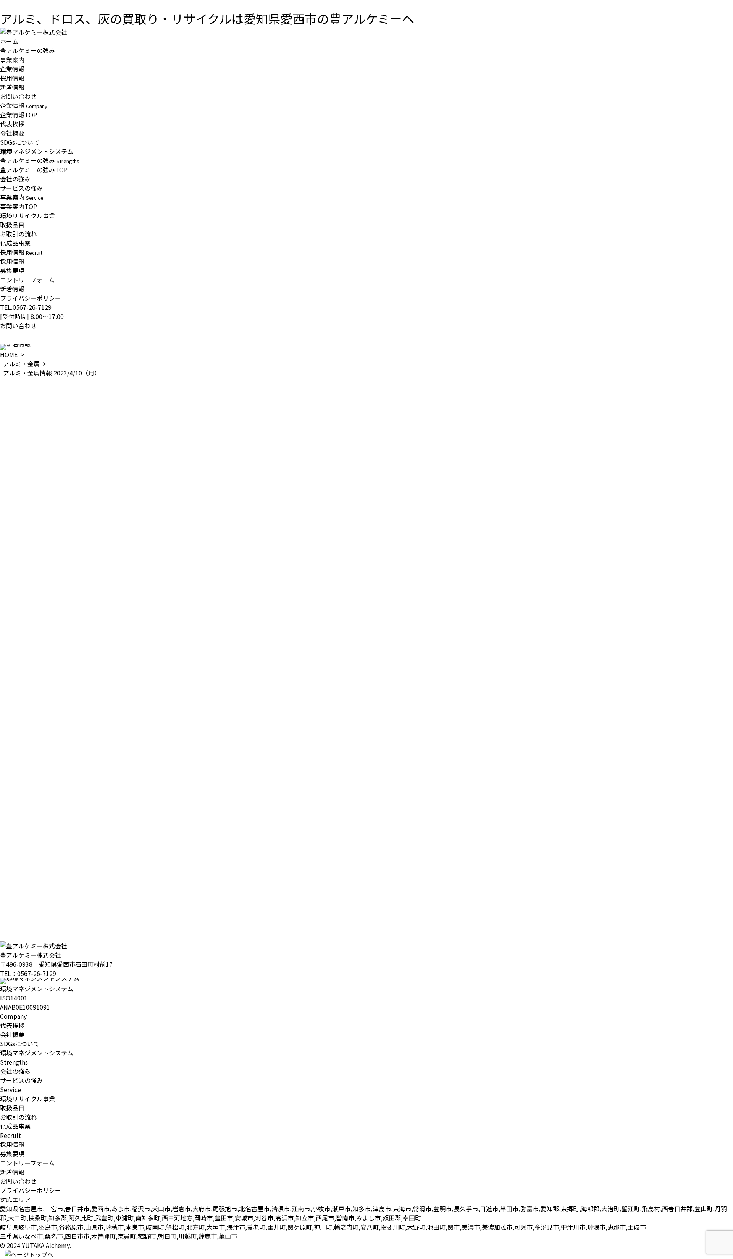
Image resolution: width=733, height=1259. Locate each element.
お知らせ (12, 897)
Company (13, 1016)
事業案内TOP (18, 206)
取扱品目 (12, 224)
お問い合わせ (18, 96)
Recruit (10, 1135)
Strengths (14, 1061)
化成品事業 (15, 243)
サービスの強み (21, 188)
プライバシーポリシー (30, 298)
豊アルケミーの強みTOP (34, 169)
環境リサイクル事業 (27, 215)
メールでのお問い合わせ (33, 948)
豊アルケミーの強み (27, 50)
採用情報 (12, 78)
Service (10, 1089)
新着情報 (12, 87)
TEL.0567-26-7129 (26, 307)
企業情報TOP (18, 114)
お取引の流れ (18, 233)
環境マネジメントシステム (36, 151)
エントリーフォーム (27, 279)
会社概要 (12, 133)
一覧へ (9, 881)
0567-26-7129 (36, 973)
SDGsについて (19, 142)
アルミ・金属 (21, 363)
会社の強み (15, 178)
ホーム (9, 41)
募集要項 (12, 270)
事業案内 (12, 59)
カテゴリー (15, 888)
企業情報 (12, 68)
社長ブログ (15, 916)
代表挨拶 (12, 123)
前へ (6, 872)
